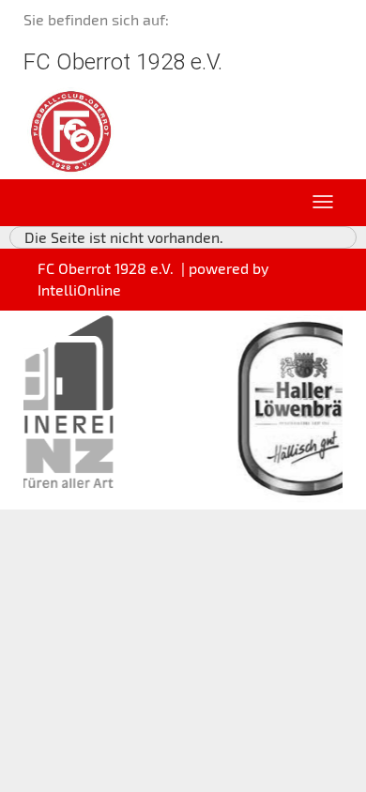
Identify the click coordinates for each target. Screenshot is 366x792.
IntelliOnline (79, 289)
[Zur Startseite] (70, 129)
